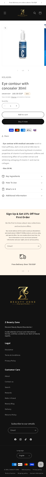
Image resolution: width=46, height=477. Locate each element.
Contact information (36, 473)
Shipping (13, 97)
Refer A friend (10, 398)
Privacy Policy (10, 361)
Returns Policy (10, 415)
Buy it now (23, 121)
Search (7, 387)
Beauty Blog (9, 404)
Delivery (8, 409)
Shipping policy (23, 473)
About (7, 376)
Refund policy (26, 469)
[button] (5, 13)
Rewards (8, 393)
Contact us (9, 382)
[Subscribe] (38, 246)
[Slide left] (17, 70)
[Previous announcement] (4, 2)
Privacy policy (37, 469)
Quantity (5, 101)
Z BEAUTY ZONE (14, 469)
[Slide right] (28, 70)
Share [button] (6, 136)
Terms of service (10, 473)
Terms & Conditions (12, 355)
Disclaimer (9, 350)
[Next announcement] (41, 2)
